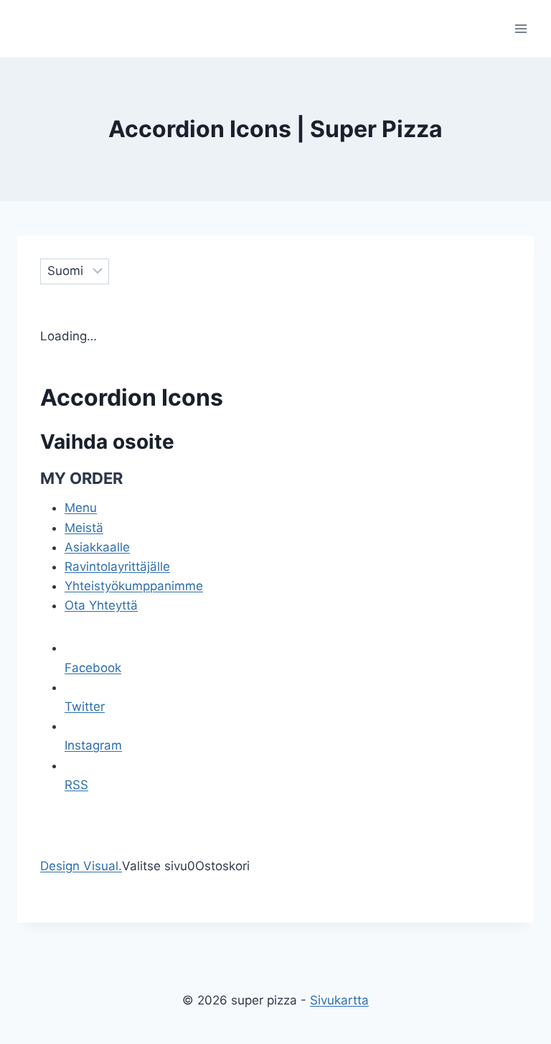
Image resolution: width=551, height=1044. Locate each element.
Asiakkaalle (97, 547)
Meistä (84, 528)
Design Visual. (81, 866)
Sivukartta (339, 1000)
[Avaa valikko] (520, 28)
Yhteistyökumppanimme (134, 586)
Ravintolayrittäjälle (117, 566)
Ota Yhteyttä (101, 605)
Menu (81, 507)
